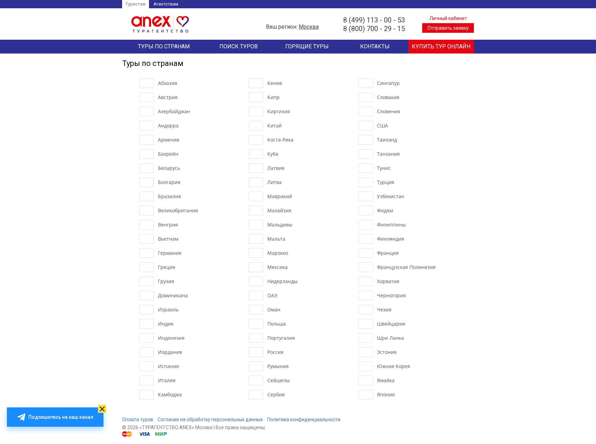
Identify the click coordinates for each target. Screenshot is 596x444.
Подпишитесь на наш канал (60, 417)
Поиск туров (238, 46)
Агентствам (165, 4)
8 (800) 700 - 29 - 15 (374, 29)
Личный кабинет (448, 18)
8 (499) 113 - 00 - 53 (374, 20)
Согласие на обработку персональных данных (210, 419)
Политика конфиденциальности (303, 419)
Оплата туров (137, 419)
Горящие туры (307, 46)
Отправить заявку (448, 28)
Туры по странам (164, 46)
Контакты (375, 46)
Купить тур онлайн (441, 46)
